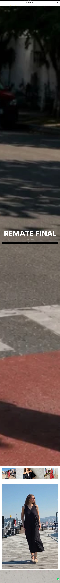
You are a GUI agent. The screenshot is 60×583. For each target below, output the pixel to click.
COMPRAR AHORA (30, 242)
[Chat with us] (58, 579)
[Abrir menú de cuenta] (56, 3)
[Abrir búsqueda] (2, 3)
